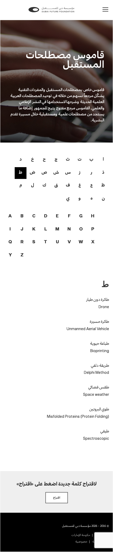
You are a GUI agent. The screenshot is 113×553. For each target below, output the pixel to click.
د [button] (20, 159)
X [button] (92, 242)
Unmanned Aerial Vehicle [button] (88, 329)
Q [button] (10, 242)
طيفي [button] (104, 430)
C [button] (33, 216)
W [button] (81, 242)
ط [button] (20, 172)
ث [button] (68, 159)
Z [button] (22, 255)
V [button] (69, 242)
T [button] (45, 242)
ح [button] (44, 159)
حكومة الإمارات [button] (80, 535)
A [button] (10, 216)
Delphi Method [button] (96, 373)
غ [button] (79, 185)
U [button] (57, 242)
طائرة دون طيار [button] (97, 299)
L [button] (45, 229)
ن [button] (103, 198)
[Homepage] (51, 12)
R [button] (22, 242)
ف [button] (68, 185)
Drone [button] (104, 307)
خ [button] (32, 159)
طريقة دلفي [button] (100, 365)
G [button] (81, 216)
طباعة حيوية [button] (99, 343)
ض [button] (32, 172)
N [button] (69, 229)
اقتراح (56, 497)
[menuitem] (80, 535)
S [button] (33, 242)
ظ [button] (103, 185)
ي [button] (67, 198)
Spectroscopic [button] (96, 439)
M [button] (57, 229)
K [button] (33, 229)
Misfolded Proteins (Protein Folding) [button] (78, 417)
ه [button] (91, 198)
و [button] (79, 198)
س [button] (68, 172)
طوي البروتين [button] (99, 409)
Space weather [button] (96, 395)
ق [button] (56, 185)
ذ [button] (103, 172)
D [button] (45, 216)
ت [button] (80, 159)
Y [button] (10, 255)
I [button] (10, 229)
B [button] (21, 216)
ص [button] (44, 172)
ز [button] (79, 172)
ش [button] (56, 172)
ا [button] (103, 159)
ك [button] (44, 185)
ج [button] (56, 159)
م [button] (20, 185)
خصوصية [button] (81, 541)
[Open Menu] (106, 9)
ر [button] (91, 172)
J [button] (21, 229)
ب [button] (91, 159)
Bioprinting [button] (99, 351)
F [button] (69, 216)
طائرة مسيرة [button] (99, 321)
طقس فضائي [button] (98, 387)
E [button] (57, 216)
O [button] (81, 229)
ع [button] (91, 185)
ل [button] (32, 185)
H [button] (92, 216)
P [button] (92, 229)
